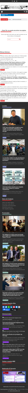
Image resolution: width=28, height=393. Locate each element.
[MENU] (27, 12)
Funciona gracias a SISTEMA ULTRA (8, 389)
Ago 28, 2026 (3, 60)
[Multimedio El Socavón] (2, 11)
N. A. (11, 125)
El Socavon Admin (11, 60)
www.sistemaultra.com (15, 390)
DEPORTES (2, 69)
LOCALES (4, 137)
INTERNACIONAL (6, 328)
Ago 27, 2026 (5, 125)
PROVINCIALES (5, 243)
